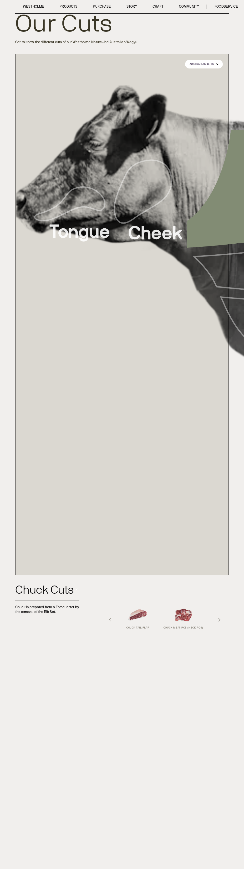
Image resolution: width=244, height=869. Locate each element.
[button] (204, 64)
